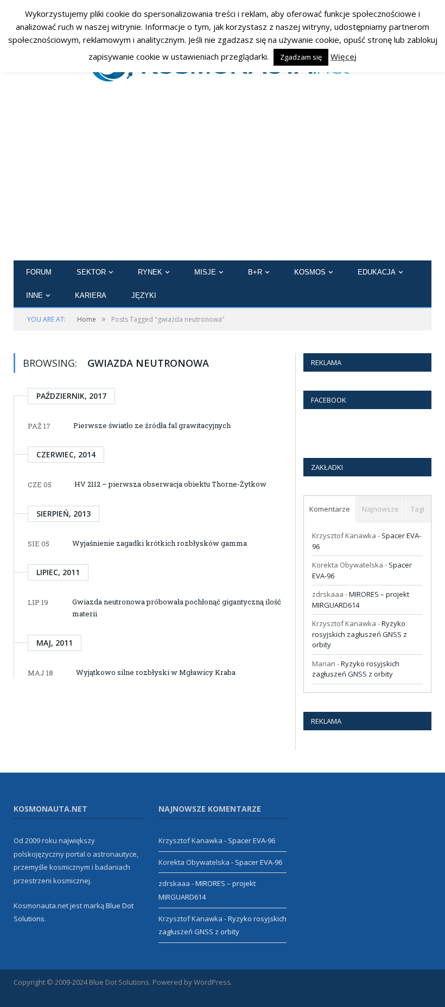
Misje (205, 272)
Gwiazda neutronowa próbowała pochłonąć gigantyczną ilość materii (176, 608)
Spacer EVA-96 (251, 840)
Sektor (91, 272)
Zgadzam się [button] (301, 57)
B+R (255, 272)
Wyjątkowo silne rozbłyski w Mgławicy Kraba (156, 672)
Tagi (417, 509)
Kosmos (310, 272)
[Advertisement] (222, 179)
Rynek (150, 272)
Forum (39, 272)
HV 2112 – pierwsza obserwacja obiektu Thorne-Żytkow (170, 484)
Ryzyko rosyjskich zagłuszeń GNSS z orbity (359, 634)
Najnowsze (380, 509)
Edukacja (377, 272)
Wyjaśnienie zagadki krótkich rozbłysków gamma (159, 543)
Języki (143, 295)
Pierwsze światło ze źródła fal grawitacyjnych (152, 425)
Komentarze (329, 509)
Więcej (343, 56)
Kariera (90, 295)
